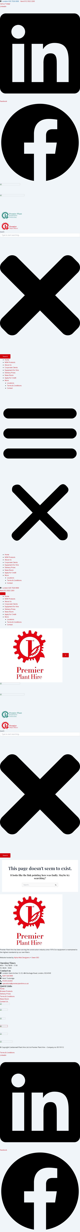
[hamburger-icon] (2, 593)
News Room (9, 375)
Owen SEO (35, 957)
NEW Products (10, 362)
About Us (8, 365)
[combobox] (40, 235)
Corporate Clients (11, 367)
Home (7, 360)
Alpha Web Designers (22, 957)
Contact (10, 388)
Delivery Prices (10, 373)
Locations (10, 383)
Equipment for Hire (12, 370)
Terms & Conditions (14, 385)
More (7, 380)
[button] (40, 472)
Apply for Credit (10, 378)
